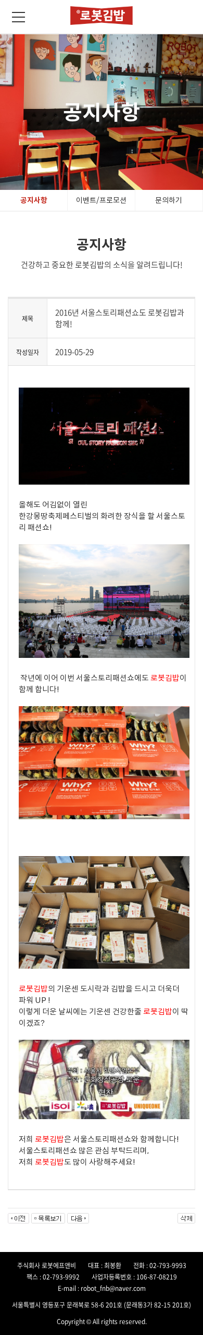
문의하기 (168, 200)
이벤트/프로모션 (101, 200)
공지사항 (33, 200)
